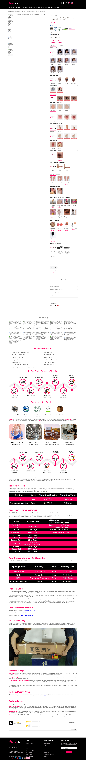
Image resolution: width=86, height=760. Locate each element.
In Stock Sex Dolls (29, 748)
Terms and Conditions (48, 748)
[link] (9, 11)
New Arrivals (28, 745)
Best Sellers (28, 746)
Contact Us (46, 756)
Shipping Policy (46, 745)
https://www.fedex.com (29, 610)
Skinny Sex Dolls (13, 11)
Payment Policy (46, 752)
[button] (10, 14)
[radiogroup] (16, 722)
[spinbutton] (54, 267)
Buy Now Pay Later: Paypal (49, 754)
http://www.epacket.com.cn (27, 615)
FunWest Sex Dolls (29, 756)
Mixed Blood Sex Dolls (19, 11)
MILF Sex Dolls (29, 754)
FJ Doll (55, 15)
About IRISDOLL (47, 743)
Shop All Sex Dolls (29, 743)
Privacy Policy (46, 750)
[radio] (64, 33)
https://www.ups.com (28, 612)
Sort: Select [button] (73, 729)
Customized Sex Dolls (30, 750)
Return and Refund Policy (48, 746)
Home (9, 11)
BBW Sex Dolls (29, 752)
